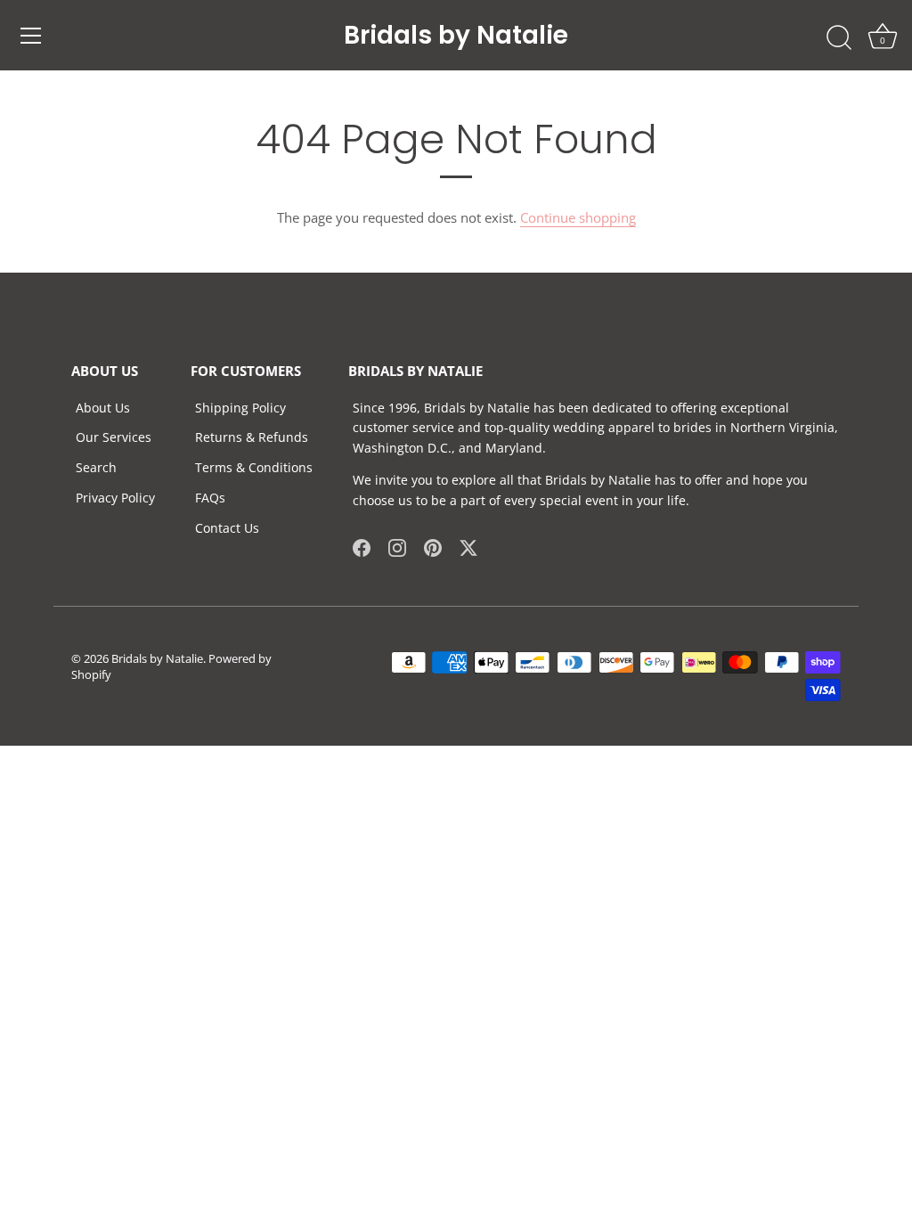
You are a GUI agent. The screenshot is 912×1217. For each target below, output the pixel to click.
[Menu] (31, 35)
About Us (103, 407)
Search (96, 467)
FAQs (210, 497)
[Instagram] (397, 545)
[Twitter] (468, 545)
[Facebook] (361, 545)
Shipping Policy (240, 407)
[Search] (839, 38)
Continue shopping (578, 217)
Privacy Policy (115, 497)
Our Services (113, 437)
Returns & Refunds (251, 437)
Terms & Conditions (254, 467)
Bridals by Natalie (456, 35)
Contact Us (227, 527)
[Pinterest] (433, 545)
